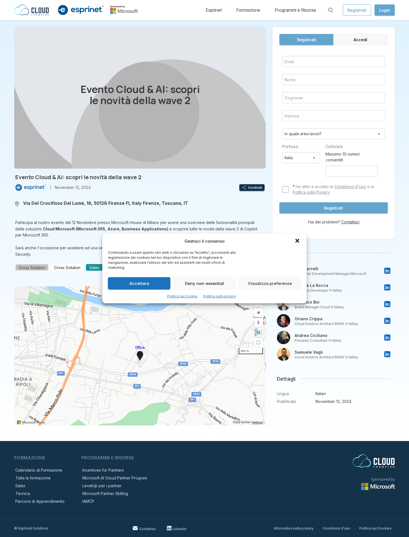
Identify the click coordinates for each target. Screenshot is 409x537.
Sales (20, 485)
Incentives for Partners (103, 470)
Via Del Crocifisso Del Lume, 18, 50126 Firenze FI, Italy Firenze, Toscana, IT (105, 203)
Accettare (139, 283)
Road (258, 332)
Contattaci (350, 222)
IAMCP (88, 501)
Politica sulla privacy (219, 296)
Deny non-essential (204, 283)
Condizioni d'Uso (350, 186)
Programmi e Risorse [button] (295, 10)
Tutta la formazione (33, 478)
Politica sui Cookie (182, 296)
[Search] (330, 10)
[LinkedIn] (387, 271)
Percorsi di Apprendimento (40, 501)
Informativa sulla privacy (294, 528)
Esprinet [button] (214, 10)
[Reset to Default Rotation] (258, 322)
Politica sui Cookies (375, 528)
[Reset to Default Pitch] (258, 312)
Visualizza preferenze (270, 283)
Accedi (360, 39)
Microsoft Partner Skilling (105, 493)
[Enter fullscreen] (258, 342)
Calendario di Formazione (38, 470)
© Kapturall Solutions (31, 528)
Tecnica (22, 493)
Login (384, 10)
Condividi (255, 187)
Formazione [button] (248, 10)
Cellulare (334, 146)
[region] (140, 355)
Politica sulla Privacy (311, 192)
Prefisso (290, 146)
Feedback (257, 422)
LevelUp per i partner (102, 485)
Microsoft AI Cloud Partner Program (114, 478)
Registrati (357, 10)
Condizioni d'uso (336, 528)
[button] (298, 241)
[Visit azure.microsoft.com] (31, 422)
